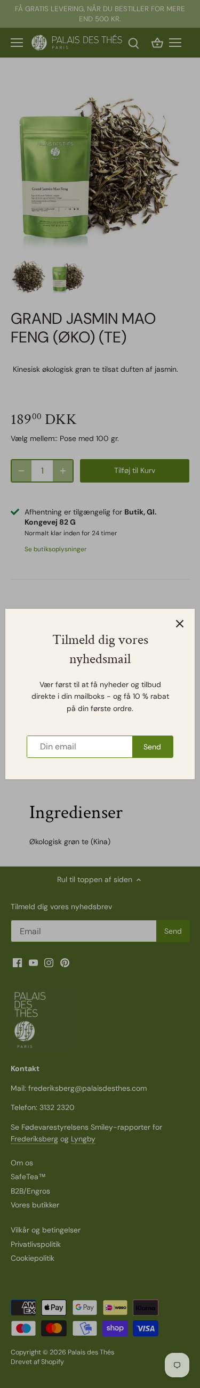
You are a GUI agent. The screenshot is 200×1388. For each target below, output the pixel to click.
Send (152, 747)
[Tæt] (179, 623)
